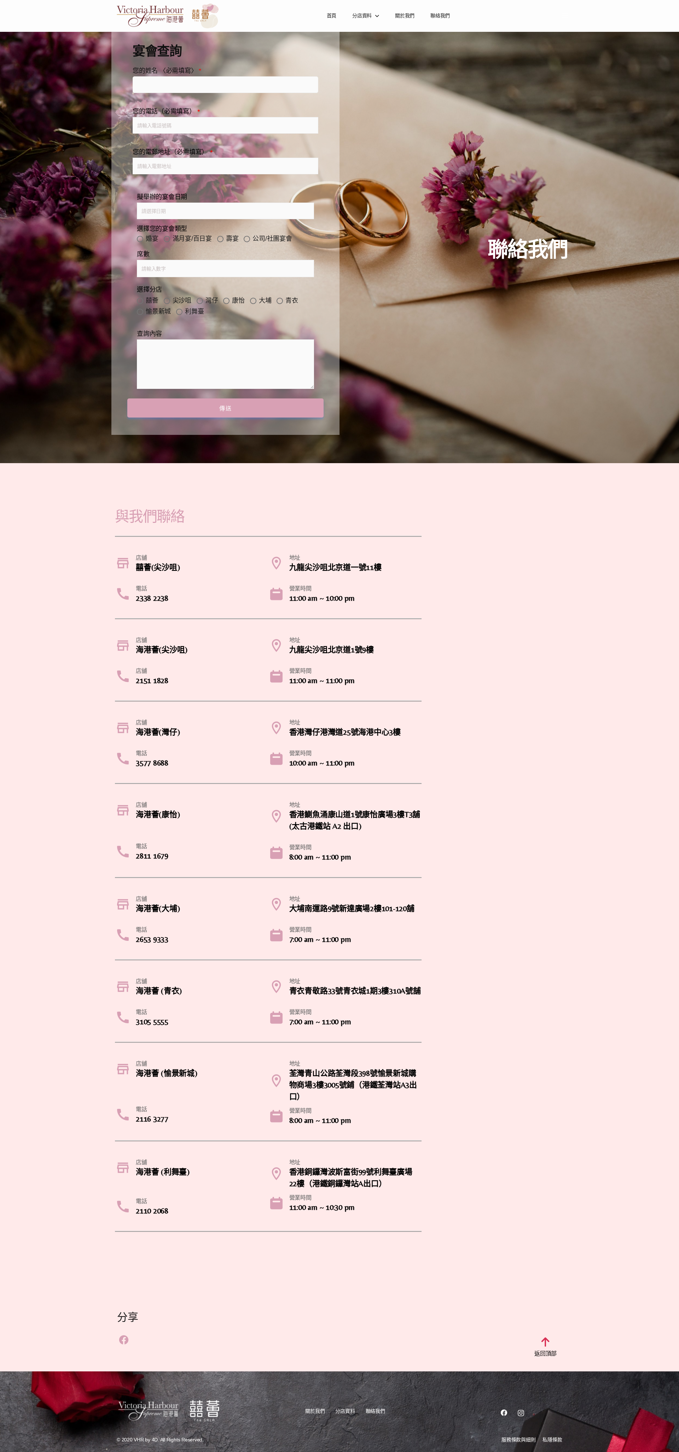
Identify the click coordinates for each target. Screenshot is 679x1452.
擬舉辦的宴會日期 (162, 196)
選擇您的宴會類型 (162, 229)
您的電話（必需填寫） (166, 111)
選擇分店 (149, 289)
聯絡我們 (440, 16)
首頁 (332, 16)
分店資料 (362, 16)
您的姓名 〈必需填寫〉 (167, 70)
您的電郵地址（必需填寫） (173, 152)
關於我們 (404, 16)
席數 (143, 254)
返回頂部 (545, 1353)
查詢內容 (149, 333)
